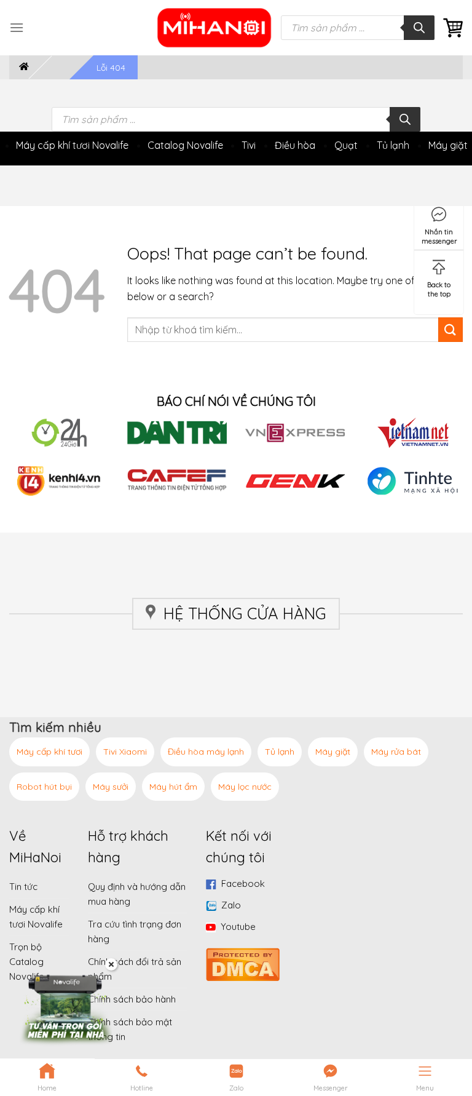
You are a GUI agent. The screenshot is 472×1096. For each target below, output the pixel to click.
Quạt (346, 145)
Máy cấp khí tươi (49, 751)
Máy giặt (448, 145)
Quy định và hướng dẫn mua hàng (137, 894)
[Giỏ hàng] (453, 28)
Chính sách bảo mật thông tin (130, 1029)
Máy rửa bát (396, 751)
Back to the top (438, 286)
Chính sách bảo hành (132, 999)
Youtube (238, 926)
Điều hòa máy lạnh (206, 751)
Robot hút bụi (44, 786)
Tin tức (23, 886)
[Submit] (450, 329)
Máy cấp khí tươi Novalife (72, 145)
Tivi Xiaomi (125, 751)
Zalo (231, 905)
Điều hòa (295, 145)
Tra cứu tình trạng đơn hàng (134, 931)
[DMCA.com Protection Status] (243, 963)
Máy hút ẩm (173, 786)
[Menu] (16, 27)
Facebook (243, 883)
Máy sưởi (110, 786)
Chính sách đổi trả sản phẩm (134, 969)
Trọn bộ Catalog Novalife (26, 961)
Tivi (249, 145)
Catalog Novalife (185, 145)
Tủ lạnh (393, 145)
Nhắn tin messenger (439, 234)
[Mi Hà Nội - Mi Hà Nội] (214, 27)
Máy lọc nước (245, 786)
